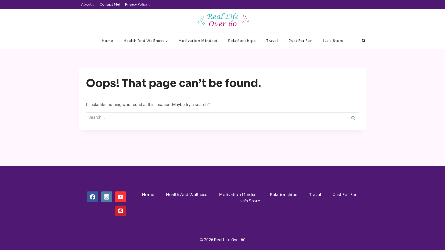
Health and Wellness (186, 194)
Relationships (242, 40)
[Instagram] (106, 196)
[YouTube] (120, 196)
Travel (272, 40)
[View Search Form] (363, 40)
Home (107, 40)
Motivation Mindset (198, 40)
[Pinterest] (120, 211)
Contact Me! (110, 4)
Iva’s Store (333, 40)
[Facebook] (92, 196)
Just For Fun (301, 40)
